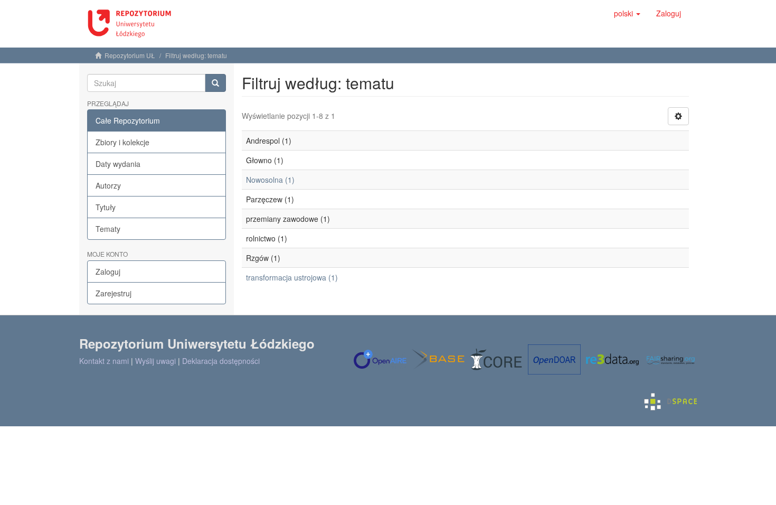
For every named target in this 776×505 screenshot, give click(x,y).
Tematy (108, 228)
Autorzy (108, 185)
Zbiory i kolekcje (122, 142)
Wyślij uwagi (155, 361)
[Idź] (215, 83)
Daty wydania (118, 163)
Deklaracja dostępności (221, 361)
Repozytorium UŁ (130, 55)
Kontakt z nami (104, 361)
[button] (627, 13)
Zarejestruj (113, 293)
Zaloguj (108, 271)
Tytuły (106, 207)
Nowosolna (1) (270, 179)
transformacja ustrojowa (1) (292, 277)
